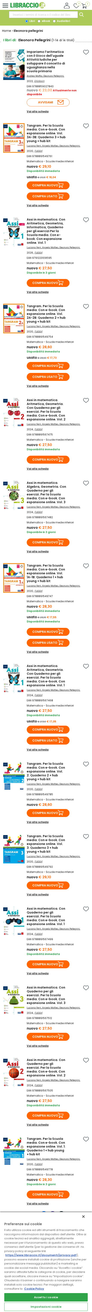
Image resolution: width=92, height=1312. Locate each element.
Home (6, 31)
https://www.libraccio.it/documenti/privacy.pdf (41, 1255)
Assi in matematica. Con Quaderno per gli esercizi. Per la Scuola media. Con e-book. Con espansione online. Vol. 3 (46, 995)
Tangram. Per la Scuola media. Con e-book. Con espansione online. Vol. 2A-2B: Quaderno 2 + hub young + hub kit (46, 314)
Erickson (39, 81)
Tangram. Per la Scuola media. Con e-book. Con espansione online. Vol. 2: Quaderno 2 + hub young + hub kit (46, 771)
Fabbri (38, 151)
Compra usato (44, 196)
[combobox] (43, 14)
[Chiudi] (83, 1216)
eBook (45, 21)
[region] (46, 1262)
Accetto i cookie (46, 1297)
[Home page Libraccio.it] (27, 7)
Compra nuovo (45, 185)
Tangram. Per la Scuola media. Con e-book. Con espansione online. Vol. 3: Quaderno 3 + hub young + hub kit (46, 844)
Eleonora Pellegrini (53, 76)
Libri (32, 21)
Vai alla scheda (38, 111)
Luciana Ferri (34, 145)
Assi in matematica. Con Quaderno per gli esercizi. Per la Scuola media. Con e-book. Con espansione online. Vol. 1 (46, 916)
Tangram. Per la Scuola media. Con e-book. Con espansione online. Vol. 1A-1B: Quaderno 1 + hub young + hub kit (46, 573)
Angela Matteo (50, 145)
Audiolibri (63, 21)
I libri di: (9, 40)
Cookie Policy (34, 1289)
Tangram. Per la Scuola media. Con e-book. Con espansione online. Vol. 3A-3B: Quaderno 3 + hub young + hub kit (46, 133)
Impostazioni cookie (46, 1307)
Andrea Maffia (34, 76)
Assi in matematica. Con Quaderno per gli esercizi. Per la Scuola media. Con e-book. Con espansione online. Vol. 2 (46, 1067)
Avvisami (45, 102)
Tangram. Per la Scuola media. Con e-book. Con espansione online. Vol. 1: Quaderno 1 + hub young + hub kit (46, 1146)
